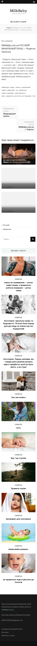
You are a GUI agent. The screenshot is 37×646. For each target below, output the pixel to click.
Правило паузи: (18, 488)
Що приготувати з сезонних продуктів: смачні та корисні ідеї (16, 161)
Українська (7, 229)
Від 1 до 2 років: (18, 458)
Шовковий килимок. (18, 549)
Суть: (18, 428)
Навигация (19, 22)
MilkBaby (18, 10)
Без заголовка (19, 397)
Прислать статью (8, 635)
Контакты (5, 632)
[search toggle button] (34, 2)
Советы (6, 157)
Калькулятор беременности (12, 629)
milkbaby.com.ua (8, 610)
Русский (6, 225)
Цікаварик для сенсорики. (18, 519)
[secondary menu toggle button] (2, 1)
